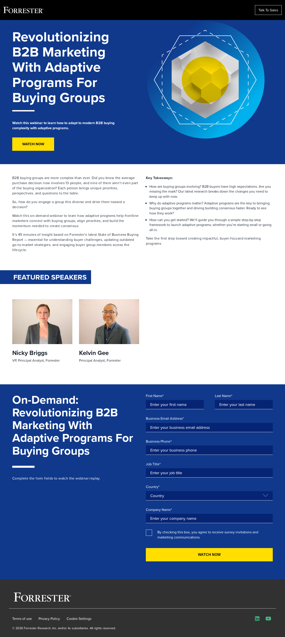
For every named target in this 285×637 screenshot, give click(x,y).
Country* (152, 486)
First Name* (155, 395)
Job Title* (153, 464)
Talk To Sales (268, 10)
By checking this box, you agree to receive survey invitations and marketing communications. (207, 534)
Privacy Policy (49, 618)
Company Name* (159, 509)
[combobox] (209, 518)
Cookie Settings (79, 618)
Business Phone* (159, 441)
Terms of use (22, 618)
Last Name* (223, 395)
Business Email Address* (165, 418)
